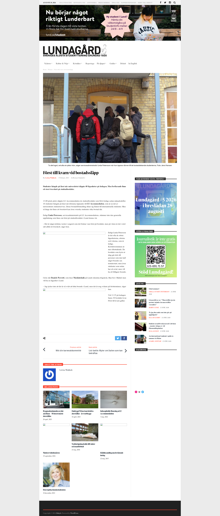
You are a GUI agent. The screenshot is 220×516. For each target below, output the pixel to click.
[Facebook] (160, 2)
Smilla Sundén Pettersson (159, 292)
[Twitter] (165, 2)
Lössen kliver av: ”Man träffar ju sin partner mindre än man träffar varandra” (162, 302)
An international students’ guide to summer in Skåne (161, 337)
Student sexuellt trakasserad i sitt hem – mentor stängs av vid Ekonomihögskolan (162, 325)
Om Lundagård (65, 3)
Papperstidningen (128, 3)
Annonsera (92, 3)
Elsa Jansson (154, 331)
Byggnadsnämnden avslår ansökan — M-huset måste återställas (53, 413)
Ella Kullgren (155, 318)
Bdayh (58, 513)
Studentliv (81, 178)
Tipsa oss (115, 3)
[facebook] (124, 338)
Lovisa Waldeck (50, 178)
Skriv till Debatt (145, 3)
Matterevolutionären (51, 453)
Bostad (50, 69)
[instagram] (170, 2)
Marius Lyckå (154, 307)
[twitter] (118, 338)
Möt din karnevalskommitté (68, 349)
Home (45, 69)
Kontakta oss (79, 3)
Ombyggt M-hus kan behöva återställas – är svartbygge (82, 412)
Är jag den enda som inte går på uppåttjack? (160, 313)
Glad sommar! (154, 288)
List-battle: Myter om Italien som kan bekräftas (105, 350)
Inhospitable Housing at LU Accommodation (111, 412)
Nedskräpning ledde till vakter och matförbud (83, 445)
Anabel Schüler (155, 341)
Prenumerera (104, 3)
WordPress (74, 513)
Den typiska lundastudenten (54, 490)
